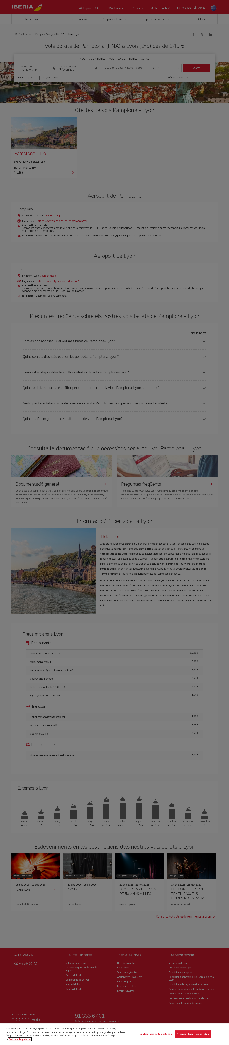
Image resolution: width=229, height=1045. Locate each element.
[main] (114, 1034)
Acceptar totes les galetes (193, 1033)
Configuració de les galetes (156, 1033)
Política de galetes (20, 1039)
